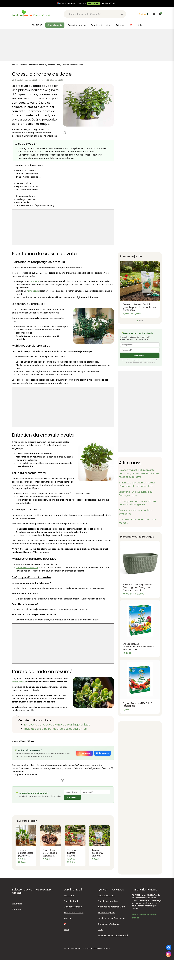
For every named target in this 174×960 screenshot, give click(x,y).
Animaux (120, 25)
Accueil (15, 65)
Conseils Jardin (54, 25)
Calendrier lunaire (77, 25)
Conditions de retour (108, 901)
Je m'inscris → (72, 797)
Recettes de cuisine (100, 25)
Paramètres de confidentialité (113, 935)
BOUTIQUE (37, 25)
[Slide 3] (142, 320)
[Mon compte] (154, 14)
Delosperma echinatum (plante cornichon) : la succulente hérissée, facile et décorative (139, 473)
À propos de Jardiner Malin (111, 906)
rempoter (35, 281)
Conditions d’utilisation (109, 923)
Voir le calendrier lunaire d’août (144, 916)
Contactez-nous (106, 895)
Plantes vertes (54, 65)
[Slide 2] (139, 320)
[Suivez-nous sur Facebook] (168, 947)
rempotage (33, 290)
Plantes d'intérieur (38, 65)
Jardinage (24, 65)
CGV (100, 929)
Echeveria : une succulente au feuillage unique (57, 725)
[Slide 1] (137, 320)
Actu (140, 25)
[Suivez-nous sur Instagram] (168, 954)
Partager (64, 132)
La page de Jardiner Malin (24, 774)
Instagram (86, 753)
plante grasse (19, 681)
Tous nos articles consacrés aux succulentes (55, 729)
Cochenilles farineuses (27, 567)
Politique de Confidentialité (111, 918)
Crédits (106, 948)
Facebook (104, 753)
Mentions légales (106, 912)
